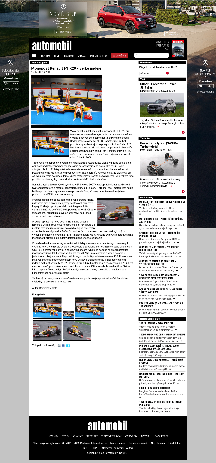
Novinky (45, 56)
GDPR (95, 448)
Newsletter (162, 42)
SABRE (123, 452)
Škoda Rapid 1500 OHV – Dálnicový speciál (162, 334)
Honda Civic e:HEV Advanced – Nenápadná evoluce (161, 361)
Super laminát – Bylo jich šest (156, 323)
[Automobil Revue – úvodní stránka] (56, 63)
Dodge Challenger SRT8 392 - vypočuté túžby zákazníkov (160, 291)
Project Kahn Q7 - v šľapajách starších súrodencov (161, 304)
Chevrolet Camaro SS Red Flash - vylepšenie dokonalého (157, 262)
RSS (85, 448)
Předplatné (162, 45)
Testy (57, 56)
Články (78, 436)
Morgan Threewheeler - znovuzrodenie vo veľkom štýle (162, 203)
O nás (166, 49)
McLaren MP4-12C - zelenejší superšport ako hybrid (161, 220)
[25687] (48, 340)
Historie (69, 56)
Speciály (82, 56)
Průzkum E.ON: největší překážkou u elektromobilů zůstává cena (159, 347)
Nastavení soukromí (113, 448)
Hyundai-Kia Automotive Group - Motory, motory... (161, 375)
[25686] (89, 317)
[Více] (183, 132)
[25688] (77, 340)
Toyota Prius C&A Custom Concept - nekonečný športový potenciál (159, 276)
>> (158, 126)
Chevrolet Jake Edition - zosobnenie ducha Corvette (159, 248)
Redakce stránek (138, 443)
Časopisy (131, 436)
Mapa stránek (117, 443)
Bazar (145, 436)
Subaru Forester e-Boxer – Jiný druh (159, 85)
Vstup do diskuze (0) (43, 345)
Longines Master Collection (154, 388)
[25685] (69, 317)
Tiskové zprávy (111, 436)
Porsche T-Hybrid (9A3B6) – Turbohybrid (160, 145)
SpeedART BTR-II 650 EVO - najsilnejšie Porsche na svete (159, 234)
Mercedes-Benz (98, 56)
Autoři (129, 448)
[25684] (48, 317)
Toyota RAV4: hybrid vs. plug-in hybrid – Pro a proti (161, 403)
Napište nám (158, 443)
